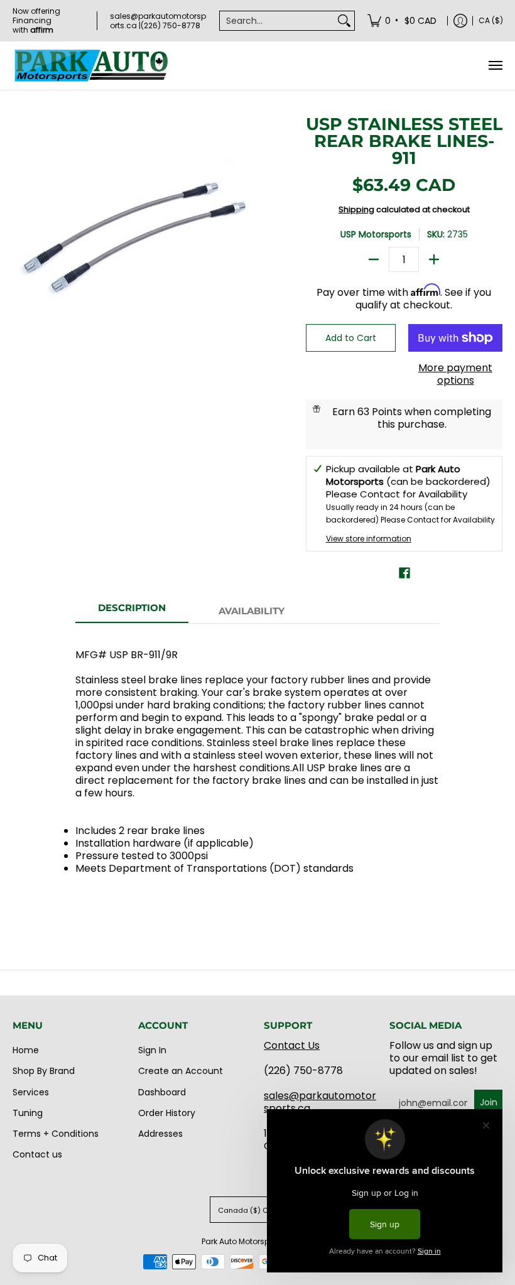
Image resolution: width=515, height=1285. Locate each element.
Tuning (28, 1113)
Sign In (152, 1050)
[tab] (131, 611)
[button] (404, 573)
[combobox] (277, 20)
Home (26, 1050)
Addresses (160, 1133)
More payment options (455, 374)
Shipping (356, 209)
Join (488, 1102)
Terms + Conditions (56, 1133)
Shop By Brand (44, 1071)
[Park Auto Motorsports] (91, 65)
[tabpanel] (257, 771)
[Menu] (494, 65)
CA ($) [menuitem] (491, 20)
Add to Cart (350, 338)
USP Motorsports (375, 234)
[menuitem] (403, 20)
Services (31, 1092)
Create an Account (180, 1071)
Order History (166, 1113)
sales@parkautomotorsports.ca (320, 1101)
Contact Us (292, 1045)
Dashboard (162, 1092)
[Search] (344, 20)
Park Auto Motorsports (243, 1241)
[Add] (434, 259)
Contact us (37, 1154)
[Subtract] (374, 259)
